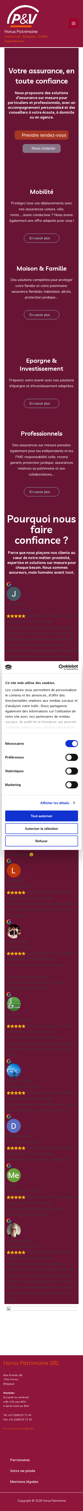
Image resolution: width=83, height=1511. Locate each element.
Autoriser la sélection (41, 828)
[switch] (71, 757)
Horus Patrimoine (21, 31)
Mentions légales (24, 1481)
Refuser (41, 841)
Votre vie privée (22, 1470)
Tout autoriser (41, 816)
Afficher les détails (54, 803)
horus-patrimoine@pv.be (18, 1428)
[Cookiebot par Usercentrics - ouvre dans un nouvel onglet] (59, 667)
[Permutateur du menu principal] (74, 23)
